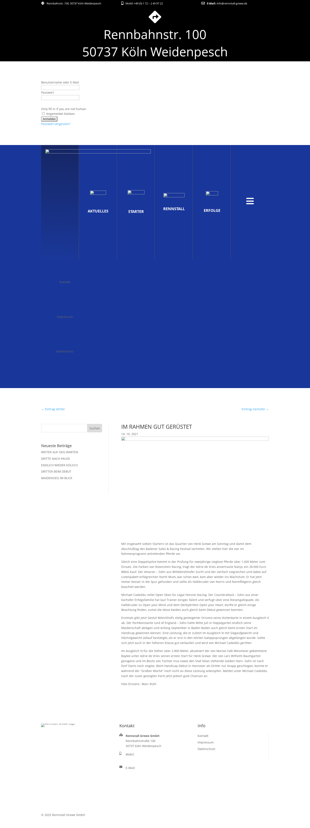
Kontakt (64, 282)
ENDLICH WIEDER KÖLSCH (59, 465)
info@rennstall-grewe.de (232, 3)
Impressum (65, 317)
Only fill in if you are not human (63, 109)
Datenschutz (65, 351)
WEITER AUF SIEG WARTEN (59, 452)
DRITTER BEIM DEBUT (56, 471)
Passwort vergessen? (55, 124)
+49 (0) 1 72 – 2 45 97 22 (148, 3)
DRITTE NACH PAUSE (55, 459)
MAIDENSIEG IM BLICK (56, 478)
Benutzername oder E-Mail (60, 82)
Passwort (47, 92)
